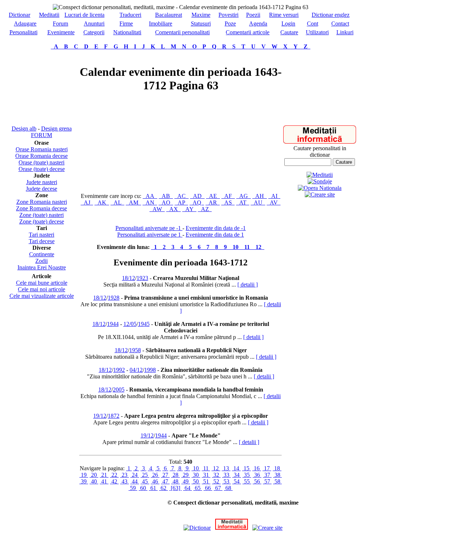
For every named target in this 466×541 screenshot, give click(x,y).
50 (195, 481)
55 (246, 481)
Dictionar (19, 15)
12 (258, 247)
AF (228, 196)
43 (124, 481)
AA (150, 196)
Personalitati (23, 32)
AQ (197, 202)
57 (267, 481)
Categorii (93, 32)
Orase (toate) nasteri (41, 162)
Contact (340, 23)
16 (256, 468)
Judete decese (41, 189)
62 (163, 488)
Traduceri (130, 15)
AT (242, 202)
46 (155, 481)
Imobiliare (160, 23)
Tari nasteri (41, 234)
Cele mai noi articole (41, 289)
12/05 (130, 324)
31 (206, 475)
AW (157, 209)
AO (166, 202)
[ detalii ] (247, 284)
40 (94, 481)
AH (259, 196)
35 (246, 475)
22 (114, 475)
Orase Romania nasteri (42, 149)
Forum (60, 23)
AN (150, 202)
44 (134, 481)
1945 (144, 324)
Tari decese (42, 241)
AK (102, 202)
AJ (87, 202)
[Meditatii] (319, 142)
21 (104, 475)
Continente (41, 254)
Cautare (289, 32)
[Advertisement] (41, 87)
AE (213, 196)
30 (195, 475)
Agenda (258, 23)
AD (197, 196)
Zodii (41, 261)
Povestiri (228, 15)
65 (197, 488)
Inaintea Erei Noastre (41, 267)
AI (274, 196)
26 (155, 475)
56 (257, 481)
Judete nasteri (41, 182)
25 (145, 475)
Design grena (56, 128)
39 (83, 481)
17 (266, 468)
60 (143, 488)
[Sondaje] (320, 181)
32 (216, 475)
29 (185, 475)
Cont (312, 23)
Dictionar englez (331, 15)
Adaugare (25, 23)
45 (145, 481)
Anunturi (94, 23)
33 (226, 475)
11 (247, 247)
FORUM (41, 135)
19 (83, 475)
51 (206, 481)
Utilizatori (317, 32)
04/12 (136, 370)
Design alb (24, 128)
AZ (205, 209)
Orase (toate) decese (42, 169)
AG (243, 196)
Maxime (200, 15)
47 (165, 481)
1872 (113, 416)
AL (118, 202)
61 (153, 488)
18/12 (128, 278)
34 (236, 475)
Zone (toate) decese (41, 221)
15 (246, 468)
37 (267, 475)
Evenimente (61, 32)
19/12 (99, 416)
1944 (113, 324)
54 (236, 481)
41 (104, 481)
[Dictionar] (197, 528)
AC (181, 196)
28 (175, 475)
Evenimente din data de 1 (215, 234)
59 (133, 488)
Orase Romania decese (41, 156)
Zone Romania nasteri (41, 202)
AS (228, 202)
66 (208, 488)
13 (226, 468)
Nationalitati (127, 32)
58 (277, 481)
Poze (230, 23)
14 (236, 468)
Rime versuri (284, 15)
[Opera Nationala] (319, 188)
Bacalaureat (168, 15)
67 (218, 488)
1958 (135, 350)
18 (277, 468)
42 (114, 481)
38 (277, 475)
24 (134, 475)
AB (166, 196)
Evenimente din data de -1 (216, 228)
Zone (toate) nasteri (41, 215)
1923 (142, 278)
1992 (119, 370)
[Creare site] (320, 194)
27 (165, 475)
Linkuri (345, 32)
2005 (119, 389)
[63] (175, 488)
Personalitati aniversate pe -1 (148, 228)
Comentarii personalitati (182, 32)
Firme (126, 23)
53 (226, 481)
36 (257, 475)
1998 (150, 370)
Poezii (253, 15)
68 (228, 488)
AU (258, 202)
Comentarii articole (247, 32)
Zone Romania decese (41, 208)
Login (288, 23)
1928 (113, 298)
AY (189, 209)
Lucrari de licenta (84, 15)
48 (175, 481)
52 (216, 481)
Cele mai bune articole (41, 283)
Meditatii (49, 15)
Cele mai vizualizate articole (41, 296)
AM (133, 202)
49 (185, 481)
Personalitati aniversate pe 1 (149, 234)
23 (124, 475)
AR (213, 202)
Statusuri (201, 23)
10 (235, 247)
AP (181, 202)
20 (94, 475)
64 (187, 488)
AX (173, 209)
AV (274, 202)
